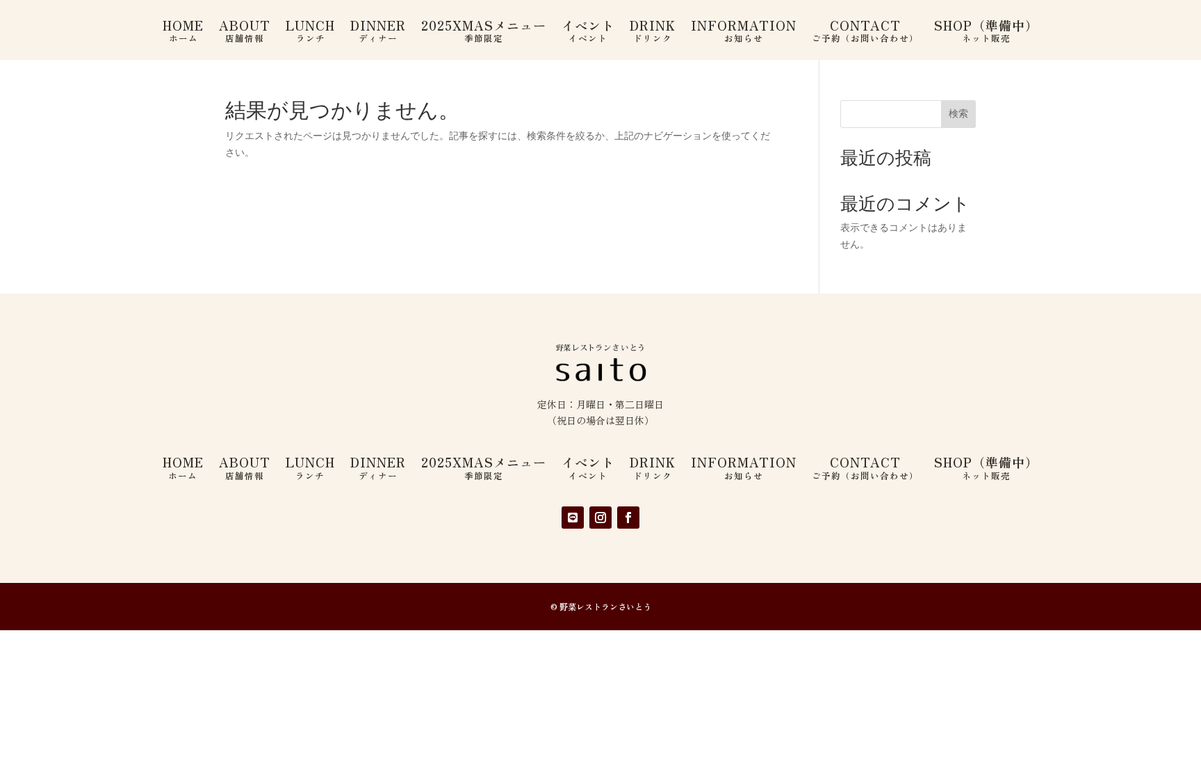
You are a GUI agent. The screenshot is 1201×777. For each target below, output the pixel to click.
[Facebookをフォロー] (628, 517)
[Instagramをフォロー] (600, 517)
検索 (958, 113)
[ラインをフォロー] (573, 517)
